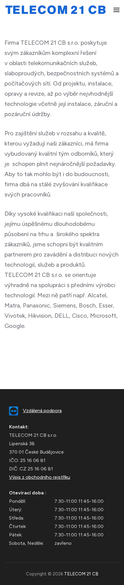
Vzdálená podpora (42, 410)
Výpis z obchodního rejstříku (39, 477)
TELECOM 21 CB (81, 574)
